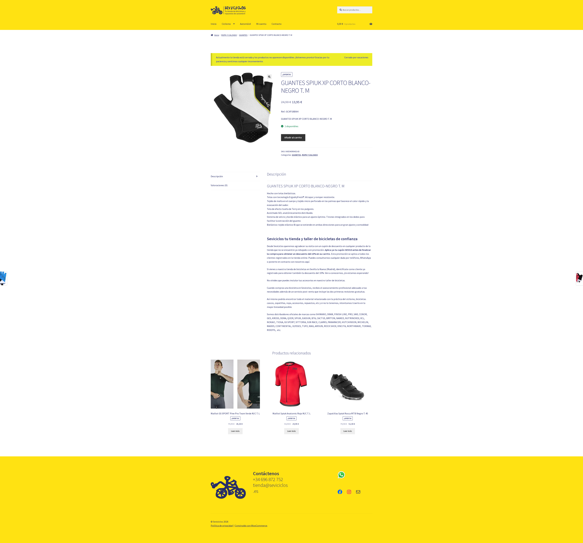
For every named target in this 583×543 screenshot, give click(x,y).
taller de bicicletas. (335, 280)
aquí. (307, 261)
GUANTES (243, 35)
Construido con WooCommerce (251, 525)
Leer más (235, 431)
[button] (269, 76)
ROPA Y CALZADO (229, 35)
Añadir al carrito (293, 137)
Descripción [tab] (217, 176)
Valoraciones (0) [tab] (219, 185)
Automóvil (245, 23)
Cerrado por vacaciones (356, 57)
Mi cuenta (261, 23)
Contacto (276, 23)
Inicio (213, 23)
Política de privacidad (222, 525)
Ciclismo (226, 23)
